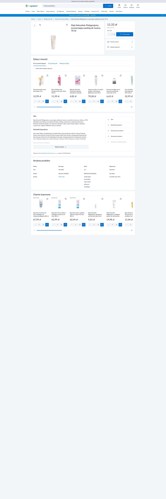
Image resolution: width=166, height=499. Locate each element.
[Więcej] (131, 47)
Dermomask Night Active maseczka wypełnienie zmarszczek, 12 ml (113, 91)
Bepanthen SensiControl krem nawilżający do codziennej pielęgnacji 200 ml (41, 214)
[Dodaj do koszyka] (47, 101)
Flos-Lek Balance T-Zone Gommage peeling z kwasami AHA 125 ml (132, 91)
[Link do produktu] (41, 88)
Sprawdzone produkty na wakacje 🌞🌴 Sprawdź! (82, 15)
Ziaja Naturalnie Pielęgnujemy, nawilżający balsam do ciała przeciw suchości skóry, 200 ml (113, 214)
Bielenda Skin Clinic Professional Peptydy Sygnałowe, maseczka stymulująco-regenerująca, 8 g (77, 91)
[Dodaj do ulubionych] (67, 24)
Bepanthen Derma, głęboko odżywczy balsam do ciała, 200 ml (77, 214)
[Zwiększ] (114, 34)
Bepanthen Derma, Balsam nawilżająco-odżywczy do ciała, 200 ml (59, 214)
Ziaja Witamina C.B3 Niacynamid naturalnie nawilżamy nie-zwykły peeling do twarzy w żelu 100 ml (132, 214)
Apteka (33, 19)
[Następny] (131, 107)
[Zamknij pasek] (162, 15)
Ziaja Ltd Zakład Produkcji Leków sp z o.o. (48, 153)
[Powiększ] (40, 25)
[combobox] (72, 6)
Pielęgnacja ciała (48, 19)
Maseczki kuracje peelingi (61, 19)
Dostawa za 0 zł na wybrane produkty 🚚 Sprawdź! (83, 1)
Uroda (39, 19)
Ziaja (34, 169)
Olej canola (61, 176)
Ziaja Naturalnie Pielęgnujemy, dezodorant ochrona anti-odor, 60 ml (95, 214)
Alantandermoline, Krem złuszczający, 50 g (39, 90)
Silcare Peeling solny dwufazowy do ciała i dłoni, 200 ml (59, 91)
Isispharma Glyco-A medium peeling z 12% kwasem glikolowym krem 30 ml (95, 91)
